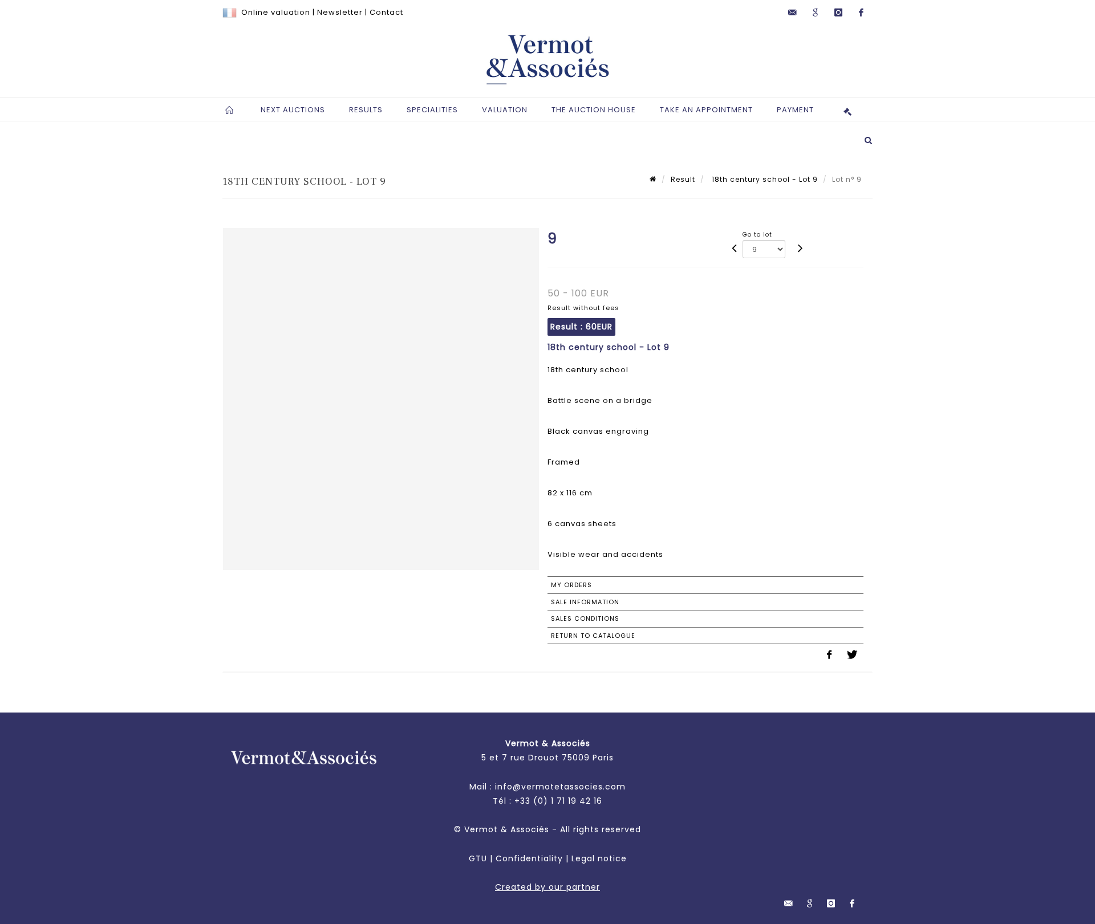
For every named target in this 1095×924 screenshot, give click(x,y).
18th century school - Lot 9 (763, 179)
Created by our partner (547, 887)
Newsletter (340, 12)
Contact (386, 12)
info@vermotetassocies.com (560, 786)
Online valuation (275, 12)
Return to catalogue (593, 635)
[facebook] (861, 12)
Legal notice (599, 858)
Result (683, 179)
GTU (478, 858)
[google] (815, 12)
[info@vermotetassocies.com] (792, 12)
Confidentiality (529, 858)
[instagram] (838, 12)
